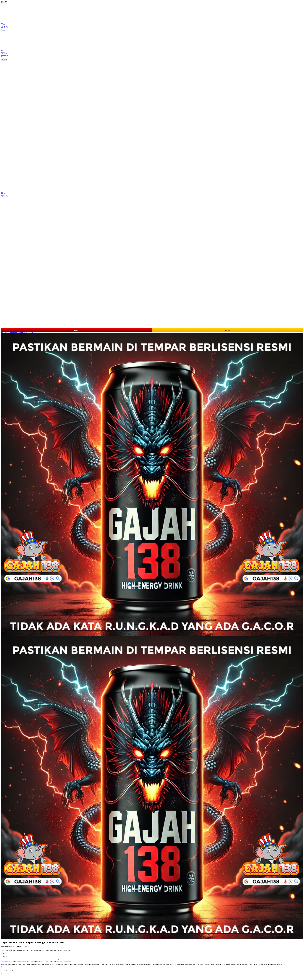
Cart (3, 30)
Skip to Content (4, 1)
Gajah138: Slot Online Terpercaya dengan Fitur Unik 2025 (18, 332)
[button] (152, 956)
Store (2, 23)
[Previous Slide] (1, 973)
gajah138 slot (4, 26)
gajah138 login (4, 27)
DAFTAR (227, 330)
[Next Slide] (1, 974)
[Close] (1, 967)
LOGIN (76, 330)
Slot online (3, 964)
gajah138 (3, 24)
